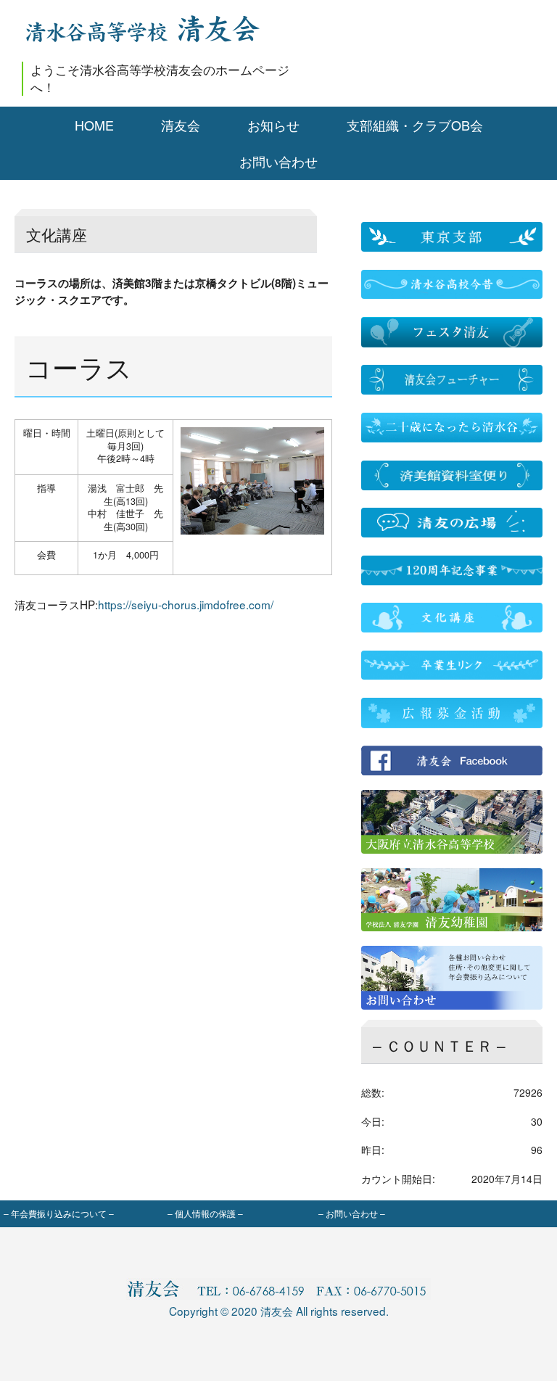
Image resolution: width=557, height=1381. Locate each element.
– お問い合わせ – (351, 1213)
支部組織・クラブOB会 (415, 125)
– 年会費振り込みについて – (59, 1213)
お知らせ (273, 125)
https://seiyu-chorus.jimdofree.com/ (185, 604)
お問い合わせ (278, 161)
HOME (94, 125)
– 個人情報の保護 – (205, 1213)
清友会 (180, 125)
